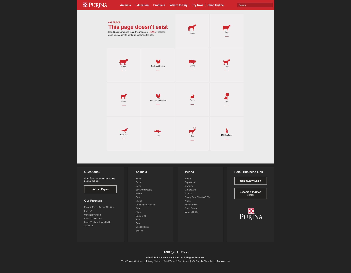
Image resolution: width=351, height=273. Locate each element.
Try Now (197, 5)
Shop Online (216, 5)
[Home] (100, 5)
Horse (138, 178)
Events (188, 193)
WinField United (92, 214)
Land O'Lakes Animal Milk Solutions (97, 224)
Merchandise (191, 204)
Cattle (138, 185)
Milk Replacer (142, 226)
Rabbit (139, 208)
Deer (138, 223)
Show (138, 212)
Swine (139, 193)
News (188, 200)
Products (159, 5)
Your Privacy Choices (131, 261)
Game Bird (141, 215)
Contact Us (190, 189)
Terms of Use (223, 261)
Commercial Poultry (145, 204)
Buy (178, 5)
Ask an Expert (100, 189)
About (188, 178)
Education (142, 5)
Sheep (139, 200)
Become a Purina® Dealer (250, 193)
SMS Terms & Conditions (176, 261)
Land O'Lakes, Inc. (93, 218)
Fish (138, 219)
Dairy (138, 182)
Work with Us (191, 212)
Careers (189, 185)
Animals (125, 5)
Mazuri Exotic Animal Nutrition (99, 207)
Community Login (250, 181)
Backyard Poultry (144, 189)
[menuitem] (99, 5)
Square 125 (190, 182)
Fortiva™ (88, 211)
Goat (138, 197)
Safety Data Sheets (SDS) (197, 197)
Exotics (139, 230)
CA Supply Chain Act (202, 261)
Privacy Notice (153, 261)
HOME (152, 31)
